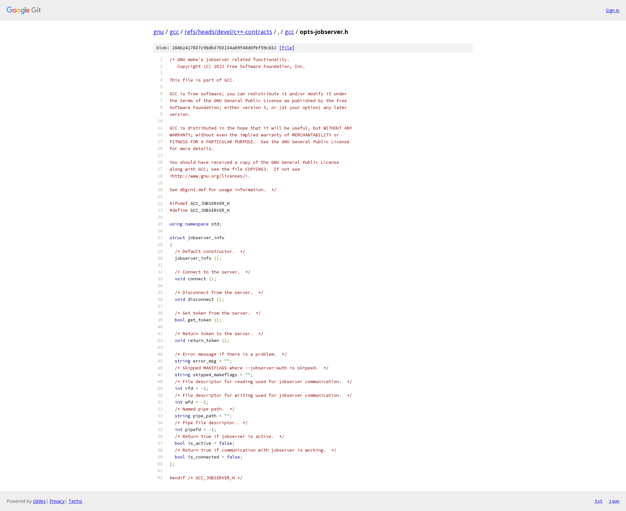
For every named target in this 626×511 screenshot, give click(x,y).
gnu (158, 32)
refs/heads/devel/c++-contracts (228, 32)
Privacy (57, 501)
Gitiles (39, 501)
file (287, 48)
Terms (75, 501)
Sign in (612, 10)
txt (599, 501)
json (614, 501)
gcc (174, 32)
